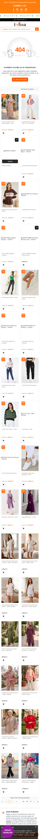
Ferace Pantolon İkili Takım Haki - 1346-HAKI (9, 649)
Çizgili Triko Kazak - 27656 (9, 429)
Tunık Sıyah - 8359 (27, 429)
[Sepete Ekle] (3, 133)
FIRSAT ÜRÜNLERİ (7, 831)
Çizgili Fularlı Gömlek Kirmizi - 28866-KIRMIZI (30, 737)
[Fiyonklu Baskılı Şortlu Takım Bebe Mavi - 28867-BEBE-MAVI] (30, 590)
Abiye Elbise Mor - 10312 (29, 517)
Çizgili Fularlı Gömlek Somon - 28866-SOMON (10, 693)
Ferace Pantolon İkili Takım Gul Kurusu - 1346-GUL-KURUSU (29, 649)
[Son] (38, 801)
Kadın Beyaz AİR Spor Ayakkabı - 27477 (28, 474)
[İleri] (34, 801)
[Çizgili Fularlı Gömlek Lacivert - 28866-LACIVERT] (10, 721)
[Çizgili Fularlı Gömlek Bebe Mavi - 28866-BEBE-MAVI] (10, 765)
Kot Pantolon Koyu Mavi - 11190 (9, 386)
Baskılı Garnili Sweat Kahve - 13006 (10, 210)
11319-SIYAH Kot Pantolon (9, 473)
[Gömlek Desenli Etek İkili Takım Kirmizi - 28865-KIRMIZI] (30, 765)
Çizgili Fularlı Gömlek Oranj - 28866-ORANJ (30, 693)
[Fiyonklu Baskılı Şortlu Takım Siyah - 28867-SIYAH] (30, 546)
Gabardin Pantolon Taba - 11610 (29, 298)
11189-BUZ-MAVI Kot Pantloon (28, 342)
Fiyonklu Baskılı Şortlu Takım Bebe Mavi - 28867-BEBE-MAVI (30, 605)
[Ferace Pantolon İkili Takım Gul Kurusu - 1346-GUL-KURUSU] (30, 634)
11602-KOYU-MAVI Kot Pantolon (8, 342)
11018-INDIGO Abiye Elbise (29, 165)
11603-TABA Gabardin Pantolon (8, 254)
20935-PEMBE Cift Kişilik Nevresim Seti (29, 254)
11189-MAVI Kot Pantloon (29, 209)
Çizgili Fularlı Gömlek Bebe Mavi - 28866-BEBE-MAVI (9, 781)
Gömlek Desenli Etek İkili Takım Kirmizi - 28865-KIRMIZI (29, 781)
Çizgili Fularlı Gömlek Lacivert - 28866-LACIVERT (9, 737)
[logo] (20, 24)
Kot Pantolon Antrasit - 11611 (10, 297)
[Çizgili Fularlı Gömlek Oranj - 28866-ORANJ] (30, 678)
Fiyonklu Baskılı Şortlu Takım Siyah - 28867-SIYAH (30, 561)
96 (27, 801)
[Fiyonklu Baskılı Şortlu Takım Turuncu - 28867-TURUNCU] (10, 546)
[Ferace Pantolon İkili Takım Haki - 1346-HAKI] (10, 634)
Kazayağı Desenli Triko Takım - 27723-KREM (28, 122)
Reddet (8, 822)
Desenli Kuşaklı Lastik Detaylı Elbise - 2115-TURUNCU (8, 122)
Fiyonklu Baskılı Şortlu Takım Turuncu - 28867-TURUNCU (10, 561)
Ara (37, 29)
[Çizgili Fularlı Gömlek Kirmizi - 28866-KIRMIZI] (30, 721)
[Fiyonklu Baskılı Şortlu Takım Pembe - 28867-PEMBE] (10, 590)
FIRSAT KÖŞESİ (6, 165)
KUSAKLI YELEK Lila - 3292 (10, 517)
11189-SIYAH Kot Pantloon (29, 385)
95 (23, 801)
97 (30, 801)
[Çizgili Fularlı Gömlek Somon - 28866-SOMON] (10, 678)
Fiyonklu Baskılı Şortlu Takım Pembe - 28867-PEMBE (10, 605)
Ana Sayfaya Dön (20, 79)
